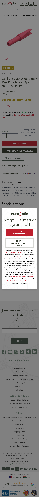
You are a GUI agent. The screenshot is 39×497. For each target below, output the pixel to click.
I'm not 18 (20, 243)
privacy (12, 276)
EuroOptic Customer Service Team (18, 281)
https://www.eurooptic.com (13, 252)
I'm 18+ (19, 233)
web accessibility (21, 276)
